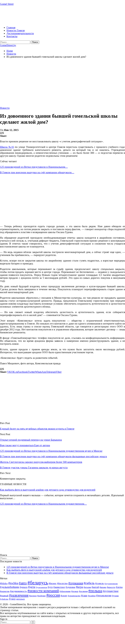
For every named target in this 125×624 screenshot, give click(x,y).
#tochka (13, 583)
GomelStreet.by (8, 45)
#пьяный (4, 595)
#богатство (62, 583)
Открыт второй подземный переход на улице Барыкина (31, 439)
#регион (33, 595)
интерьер (20, 599)
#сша (84, 595)
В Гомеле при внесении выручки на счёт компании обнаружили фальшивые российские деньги (60, 572)
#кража (103, 587)
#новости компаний (43, 591)
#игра (79, 587)
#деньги (24, 587)
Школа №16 (7, 147)
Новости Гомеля (16, 30)
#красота (111, 587)
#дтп (50, 587)
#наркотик (4, 591)
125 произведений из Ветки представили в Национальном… (34, 167)
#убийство (4, 599)
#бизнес (52, 583)
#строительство (74, 596)
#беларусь (38, 582)
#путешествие (110, 591)
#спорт (64, 595)
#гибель (89, 583)
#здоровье (70, 587)
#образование (65, 591)
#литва (119, 587)
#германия (75, 583)
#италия (87, 587)
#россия (53, 595)
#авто (23, 583)
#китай (95, 587)
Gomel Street (7, 4)
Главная (11, 27)
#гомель (99, 583)
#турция (115, 596)
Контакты (12, 36)
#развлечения (18, 595)
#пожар (74, 591)
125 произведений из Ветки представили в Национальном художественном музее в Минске (58, 567)
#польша (95, 591)
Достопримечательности (20, 33)
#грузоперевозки (111, 584)
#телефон (92, 596)
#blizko (4, 583)
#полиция (83, 591)
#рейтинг (41, 595)
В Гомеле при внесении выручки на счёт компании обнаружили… (37, 172)
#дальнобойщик (9, 587)
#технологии (103, 595)
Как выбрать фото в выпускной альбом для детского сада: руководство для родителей (47, 489)
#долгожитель (41, 587)
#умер (12, 598)
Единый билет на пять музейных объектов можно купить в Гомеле (37, 428)
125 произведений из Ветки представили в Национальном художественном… (43, 503)
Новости (5, 108)
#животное (59, 587)
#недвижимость (18, 591)
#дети (31, 587)
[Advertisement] (59, 15)
